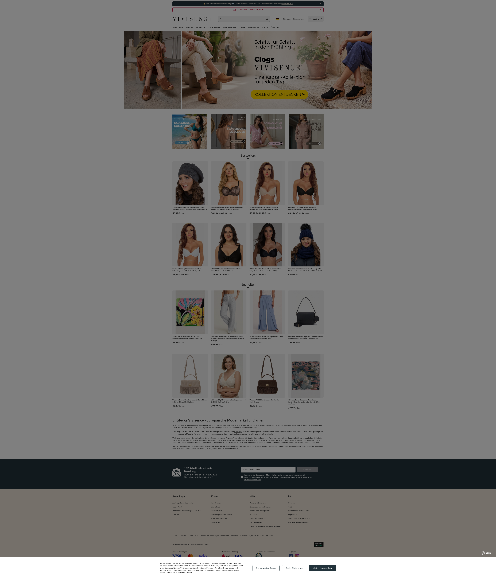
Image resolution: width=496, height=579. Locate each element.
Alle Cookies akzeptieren (322, 568)
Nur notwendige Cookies (266, 568)
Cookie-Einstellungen (294, 568)
